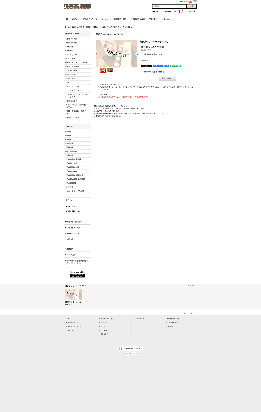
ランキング (104, 334)
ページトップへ (191, 313)
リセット (193, 285)
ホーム (69, 319)
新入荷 (103, 326)
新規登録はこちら (171, 11)
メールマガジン (72, 233)
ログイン (157, 11)
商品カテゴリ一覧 (107, 319)
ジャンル (104, 322)
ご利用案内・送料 (73, 228)
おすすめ (104, 330)
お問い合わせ (167, 78)
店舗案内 (70, 249)
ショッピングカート (74, 326)
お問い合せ (70, 239)
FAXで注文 (70, 255)
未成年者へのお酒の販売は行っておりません (77, 262)
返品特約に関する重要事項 (153, 72)
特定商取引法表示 (73, 222)
